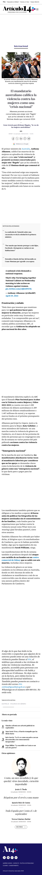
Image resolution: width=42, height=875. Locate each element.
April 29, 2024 (12, 295)
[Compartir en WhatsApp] (25, 139)
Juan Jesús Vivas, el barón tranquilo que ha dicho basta (21, 732)
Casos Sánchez (35, 2)
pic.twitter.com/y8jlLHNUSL (19, 289)
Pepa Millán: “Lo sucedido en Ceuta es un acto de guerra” (20, 746)
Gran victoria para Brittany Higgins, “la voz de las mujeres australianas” (21, 126)
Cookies (5, 865)
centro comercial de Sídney (20, 558)
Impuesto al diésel (12, 2)
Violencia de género (18, 704)
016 (29, 659)
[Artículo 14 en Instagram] (8, 857)
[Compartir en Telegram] (29, 139)
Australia (26, 148)
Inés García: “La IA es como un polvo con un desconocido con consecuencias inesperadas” (21, 739)
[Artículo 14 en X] (4, 857)
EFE (21, 131)
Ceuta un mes (24, 2)
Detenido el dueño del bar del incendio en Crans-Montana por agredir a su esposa (20, 260)
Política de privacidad (27, 863)
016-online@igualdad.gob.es (13, 685)
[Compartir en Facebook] (13, 139)
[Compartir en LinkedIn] (21, 139)
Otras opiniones (8, 753)
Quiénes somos (7, 863)
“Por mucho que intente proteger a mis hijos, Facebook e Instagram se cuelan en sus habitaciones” (21, 248)
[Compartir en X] (17, 139)
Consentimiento (14, 865)
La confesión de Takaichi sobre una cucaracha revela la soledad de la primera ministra (20, 234)
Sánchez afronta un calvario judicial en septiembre (19, 726)
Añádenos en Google (22, 144)
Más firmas (19, 827)
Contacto (16, 863)
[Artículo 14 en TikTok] (16, 857)
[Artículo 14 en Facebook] (12, 857)
